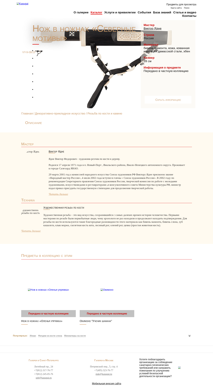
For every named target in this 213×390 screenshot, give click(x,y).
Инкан (33, 335)
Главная (27, 113)
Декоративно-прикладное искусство (60, 113)
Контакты (189, 15)
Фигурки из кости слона (50, 335)
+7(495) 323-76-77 (103, 370)
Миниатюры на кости (75, 335)
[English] (194, 8)
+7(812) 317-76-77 (43, 370)
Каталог (96, 12)
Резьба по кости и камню (104, 113)
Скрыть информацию (168, 99)
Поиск (186, 8)
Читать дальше (58, 194)
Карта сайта (176, 8)
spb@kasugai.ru (44, 377)
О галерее (81, 12)
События (144, 12)
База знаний (162, 12)
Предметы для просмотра (181, 4)
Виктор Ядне (153, 28)
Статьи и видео (184, 12)
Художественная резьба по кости (63, 207)
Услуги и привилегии (120, 12)
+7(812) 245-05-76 (43, 374)
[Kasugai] (22, 3)
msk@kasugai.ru (104, 374)
